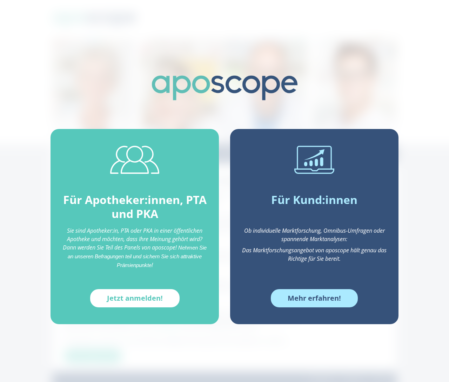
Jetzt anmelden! (135, 298)
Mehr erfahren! (314, 298)
